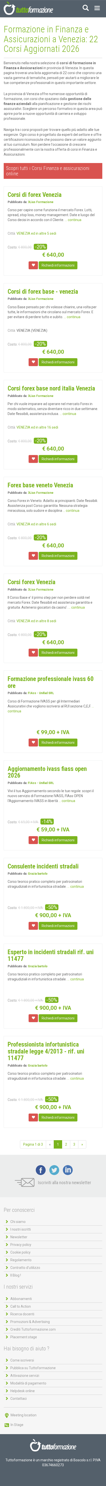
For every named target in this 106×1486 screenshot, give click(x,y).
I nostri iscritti (20, 1229)
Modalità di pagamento (28, 1383)
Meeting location (23, 1415)
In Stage (16, 1425)
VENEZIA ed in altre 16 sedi (37, 427)
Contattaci (18, 1399)
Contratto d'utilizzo (25, 1268)
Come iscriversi (22, 1360)
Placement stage (23, 1337)
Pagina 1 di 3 (33, 1144)
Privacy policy (20, 1245)
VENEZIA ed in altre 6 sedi (36, 524)
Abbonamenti (21, 1299)
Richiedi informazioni (58, 265)
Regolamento (21, 1260)
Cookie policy (20, 1252)
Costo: (13, 247)
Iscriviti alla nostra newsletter (64, 1182)
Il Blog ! (15, 1275)
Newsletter (18, 1237)
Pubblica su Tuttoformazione (33, 1368)
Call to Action (20, 1306)
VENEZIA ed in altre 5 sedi (36, 233)
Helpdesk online (22, 1391)
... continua (73, 220)
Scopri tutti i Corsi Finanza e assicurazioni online (47, 171)
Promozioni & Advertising (30, 1322)
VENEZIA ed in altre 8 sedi (36, 621)
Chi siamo (18, 1222)
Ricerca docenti (22, 1314)
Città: (12, 233)
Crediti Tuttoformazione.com (33, 1329)
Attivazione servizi (24, 1376)
